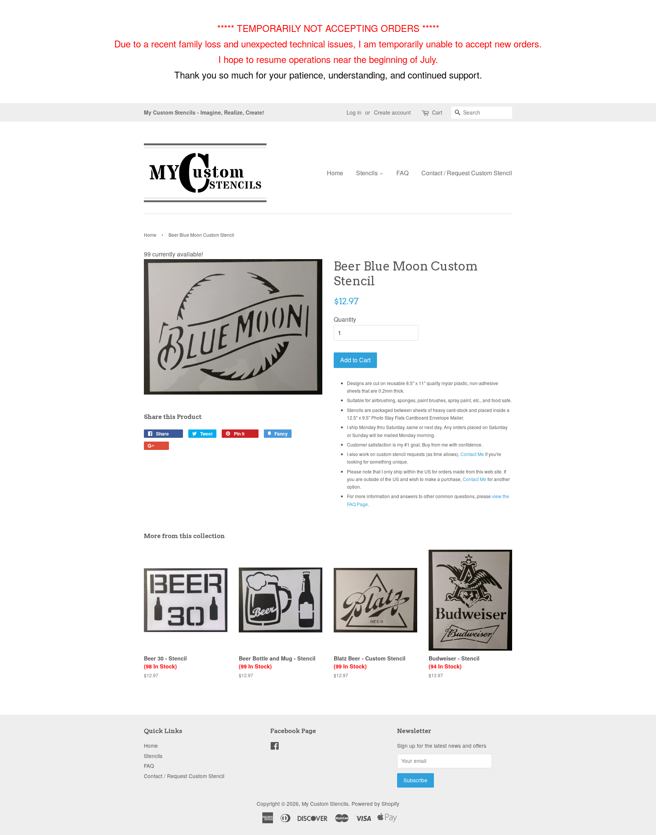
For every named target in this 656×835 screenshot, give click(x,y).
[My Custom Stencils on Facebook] (274, 747)
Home (335, 172)
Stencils (367, 172)
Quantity (345, 319)
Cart (437, 112)
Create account (392, 112)
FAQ (402, 172)
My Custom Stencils (325, 803)
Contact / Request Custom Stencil (466, 172)
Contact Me (472, 454)
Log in (354, 112)
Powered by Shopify (375, 803)
